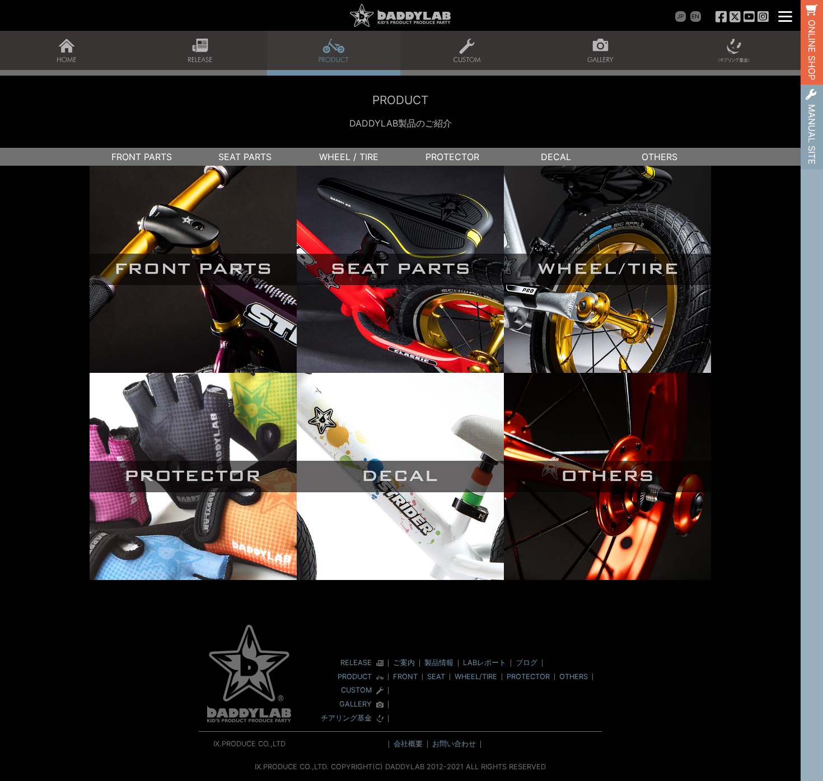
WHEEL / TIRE (348, 156)
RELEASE (356, 663)
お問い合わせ (454, 744)
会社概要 (408, 744)
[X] (735, 16)
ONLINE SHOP (811, 50)
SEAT (436, 676)
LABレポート (484, 662)
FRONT (405, 676)
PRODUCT (355, 677)
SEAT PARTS (245, 156)
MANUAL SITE (811, 134)
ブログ (526, 662)
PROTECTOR (452, 156)
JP (680, 16)
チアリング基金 (346, 718)
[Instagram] (763, 16)
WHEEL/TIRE (476, 676)
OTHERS (659, 156)
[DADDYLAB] (400, 15)
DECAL (556, 156)
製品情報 (438, 662)
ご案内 (404, 662)
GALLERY (355, 704)
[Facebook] (721, 16)
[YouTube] (749, 16)
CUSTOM (356, 690)
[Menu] (785, 15)
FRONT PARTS (141, 156)
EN (695, 16)
